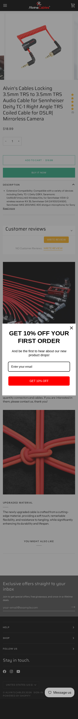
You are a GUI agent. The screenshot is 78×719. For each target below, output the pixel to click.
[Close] (71, 328)
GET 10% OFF (39, 381)
